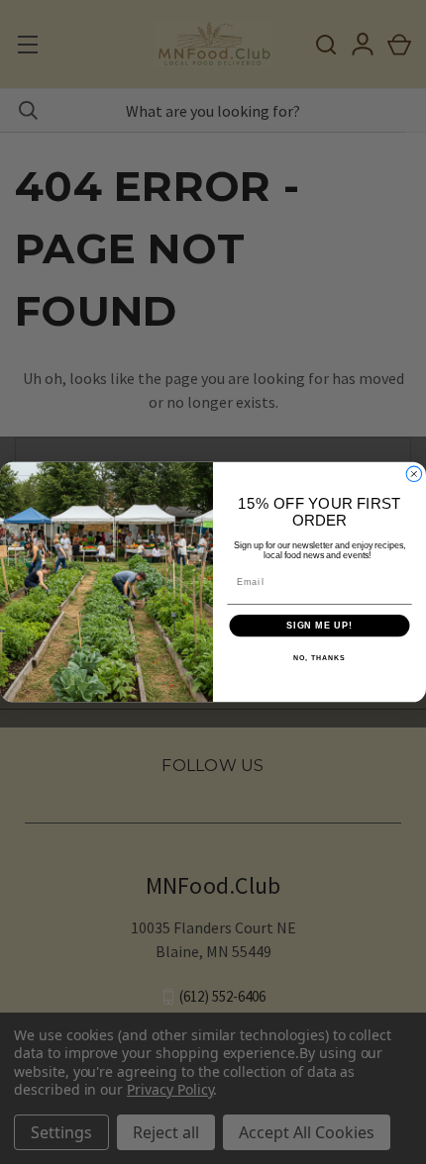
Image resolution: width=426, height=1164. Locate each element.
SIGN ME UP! (319, 625)
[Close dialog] (413, 473)
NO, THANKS (319, 659)
